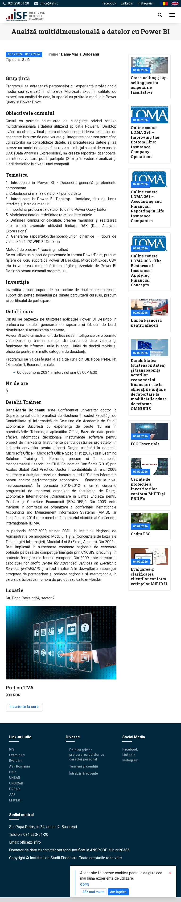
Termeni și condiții (83, 766)
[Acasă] (17, 15)
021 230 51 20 (18, 3)
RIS (11, 749)
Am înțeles (118, 892)
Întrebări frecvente (83, 773)
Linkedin (127, 3)
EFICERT (15, 800)
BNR (12, 772)
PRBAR (14, 789)
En (173, 3)
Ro (162, 3)
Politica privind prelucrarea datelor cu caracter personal (86, 754)
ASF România (19, 766)
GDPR (84, 884)
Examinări (17, 755)
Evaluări (15, 761)
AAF (12, 794)
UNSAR (14, 778)
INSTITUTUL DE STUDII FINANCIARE (37, 15)
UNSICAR (16, 783)
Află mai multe (93, 892)
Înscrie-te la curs (24, 706)
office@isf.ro (49, 3)
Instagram (145, 3)
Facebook (109, 3)
